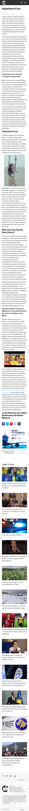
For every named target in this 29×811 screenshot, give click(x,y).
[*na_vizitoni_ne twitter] (7, 776)
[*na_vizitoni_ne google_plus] (11, 776)
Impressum (20, 780)
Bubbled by (22, 809)
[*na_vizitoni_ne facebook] (3, 776)
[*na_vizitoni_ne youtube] (15, 776)
